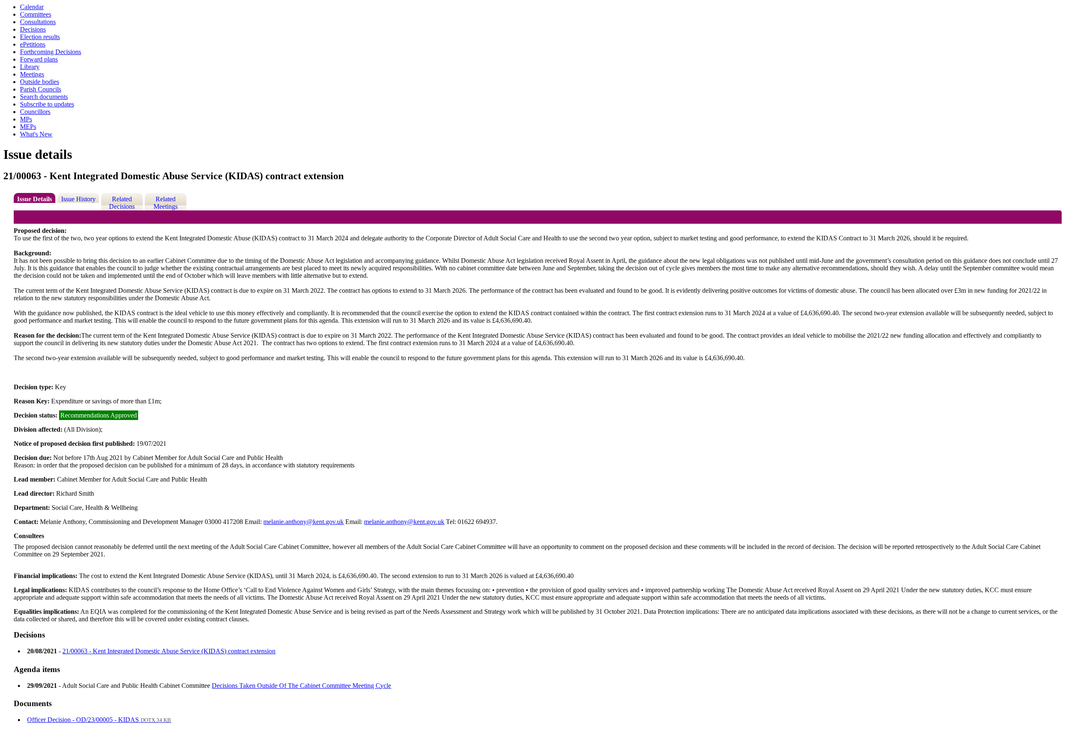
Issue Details (34, 199)
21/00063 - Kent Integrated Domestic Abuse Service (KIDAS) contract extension (168, 651)
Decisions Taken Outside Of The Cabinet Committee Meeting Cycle (301, 685)
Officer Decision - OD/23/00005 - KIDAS (99, 719)
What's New (36, 134)
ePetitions (32, 44)
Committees (35, 14)
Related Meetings (166, 202)
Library (30, 66)
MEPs (28, 126)
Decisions (33, 29)
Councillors (35, 111)
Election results (40, 36)
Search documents (44, 96)
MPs (26, 119)
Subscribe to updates (47, 104)
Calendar (32, 6)
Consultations (38, 21)
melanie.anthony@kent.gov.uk (303, 521)
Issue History (78, 199)
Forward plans (39, 59)
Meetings (32, 74)
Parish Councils (40, 89)
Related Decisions (122, 202)
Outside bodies (39, 81)
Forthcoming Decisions (50, 51)
